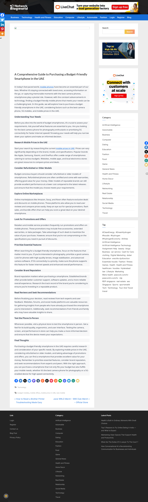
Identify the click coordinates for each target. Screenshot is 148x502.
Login (112, 17)
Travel (105, 213)
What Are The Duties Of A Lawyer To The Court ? (119, 442)
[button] (16, 380)
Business (15, 17)
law (103, 271)
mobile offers (35, 393)
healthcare (106, 268)
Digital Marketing (118, 255)
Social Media (108, 203)
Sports (115, 284)
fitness (129, 261)
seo (128, 281)
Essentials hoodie (110, 261)
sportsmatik (124, 284)
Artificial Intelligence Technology (116, 245)
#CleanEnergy (108, 232)
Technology (27, 17)
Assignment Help (109, 248)
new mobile (60, 393)
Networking (107, 188)
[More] (2, 33)
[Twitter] (2, 19)
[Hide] (1, 38)
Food (104, 159)
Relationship (107, 198)
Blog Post (13, 433)
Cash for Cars (128, 252)
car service (116, 252)
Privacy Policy (15, 437)
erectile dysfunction (121, 258)
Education (58, 17)
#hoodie (105, 235)
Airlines (125, 239)
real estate (121, 281)
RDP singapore (108, 281)
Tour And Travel (126, 288)
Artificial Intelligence (111, 125)
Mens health (107, 275)
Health (112, 265)
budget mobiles (23, 393)
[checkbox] (6, 496)
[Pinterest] (2, 29)
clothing (105, 255)
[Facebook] (2, 15)
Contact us (14, 429)
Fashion (103, 17)
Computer (69, 17)
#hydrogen (115, 235)
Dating (105, 144)
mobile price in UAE (48, 393)
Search (105, 28)
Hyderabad (125, 268)
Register (121, 17)
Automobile (92, 17)
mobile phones (47, 86)
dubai (129, 255)
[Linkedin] (2, 24)
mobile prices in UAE (65, 148)
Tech (104, 288)
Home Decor (107, 179)
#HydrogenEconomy (111, 239)
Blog (129, 17)
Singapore (106, 284)
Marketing (119, 271)
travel (104, 291)
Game (104, 164)
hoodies (116, 268)
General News (108, 169)
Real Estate (107, 193)
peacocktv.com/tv (110, 278)
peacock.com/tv (121, 275)
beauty (121, 248)
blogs (127, 248)
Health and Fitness (43, 17)
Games (105, 265)
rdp (120, 278)
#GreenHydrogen (123, 232)
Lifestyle (81, 17)
